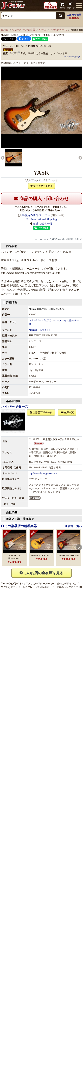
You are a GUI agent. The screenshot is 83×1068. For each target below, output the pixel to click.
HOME (4, 29)
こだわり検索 (74, 14)
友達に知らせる (43, 223)
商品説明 (11, 246)
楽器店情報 (13, 401)
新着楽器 (74, 18)
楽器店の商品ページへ (36, 215)
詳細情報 (11, 302)
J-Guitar (13, 5)
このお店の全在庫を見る (43, 573)
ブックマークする (43, 186)
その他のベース (58, 29)
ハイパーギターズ (72, 57)
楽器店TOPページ (42, 412)
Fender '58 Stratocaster (14, 556)
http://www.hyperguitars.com (43, 473)
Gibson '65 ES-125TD (41, 555)
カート (63, 8)
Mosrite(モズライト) (39, 329)
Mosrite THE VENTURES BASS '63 (47, 309)
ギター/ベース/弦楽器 (23, 29)
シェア (25, 38)
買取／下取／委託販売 (20, 518)
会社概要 (11, 512)
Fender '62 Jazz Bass (68, 555)
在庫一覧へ (74, 526)
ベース (42, 29)
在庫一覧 (68, 412)
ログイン (71, 8)
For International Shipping (41, 219)
